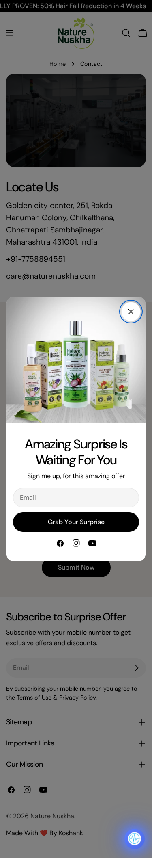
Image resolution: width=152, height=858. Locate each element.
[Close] (131, 311)
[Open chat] (134, 838)
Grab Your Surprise (76, 522)
